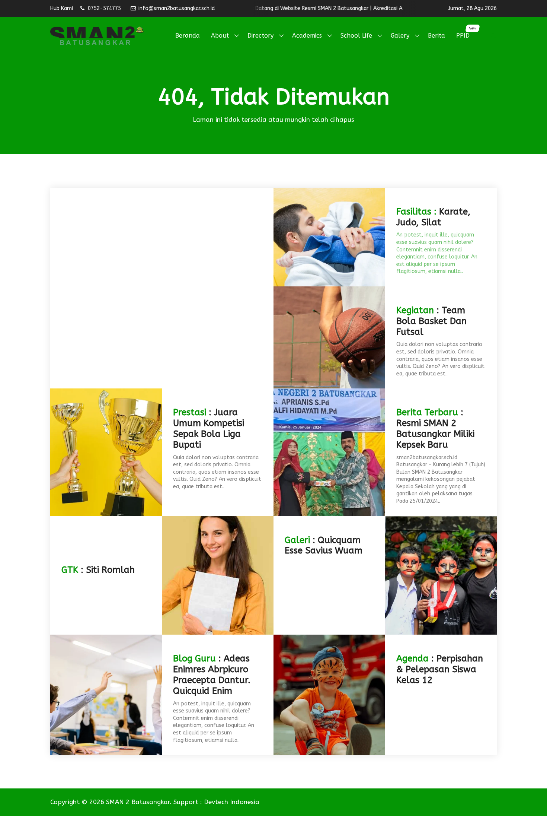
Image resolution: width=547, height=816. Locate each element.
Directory (260, 35)
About (220, 35)
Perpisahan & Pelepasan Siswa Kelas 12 (439, 669)
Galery (400, 35)
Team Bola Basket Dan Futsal (431, 321)
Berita (436, 35)
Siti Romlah (110, 570)
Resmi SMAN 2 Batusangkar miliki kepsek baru (435, 434)
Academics (307, 35)
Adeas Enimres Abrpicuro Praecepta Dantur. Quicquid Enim (211, 674)
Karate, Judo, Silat (433, 217)
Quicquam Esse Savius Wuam (323, 545)
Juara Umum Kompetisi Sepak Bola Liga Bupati (208, 428)
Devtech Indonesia (231, 802)
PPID (465, 32)
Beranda (187, 35)
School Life (356, 35)
